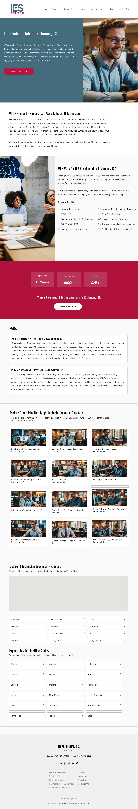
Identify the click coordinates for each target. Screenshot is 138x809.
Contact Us (83, 784)
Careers (82, 772)
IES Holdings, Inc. (69, 799)
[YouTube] (73, 763)
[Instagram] (65, 763)
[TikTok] (77, 763)
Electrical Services (57, 776)
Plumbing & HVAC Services (61, 784)
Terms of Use (84, 803)
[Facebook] (69, 763)
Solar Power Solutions (59, 787)
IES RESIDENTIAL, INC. (69, 746)
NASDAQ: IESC (69, 750)
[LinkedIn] (61, 763)
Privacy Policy (74, 803)
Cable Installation (57, 780)
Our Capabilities (57, 772)
